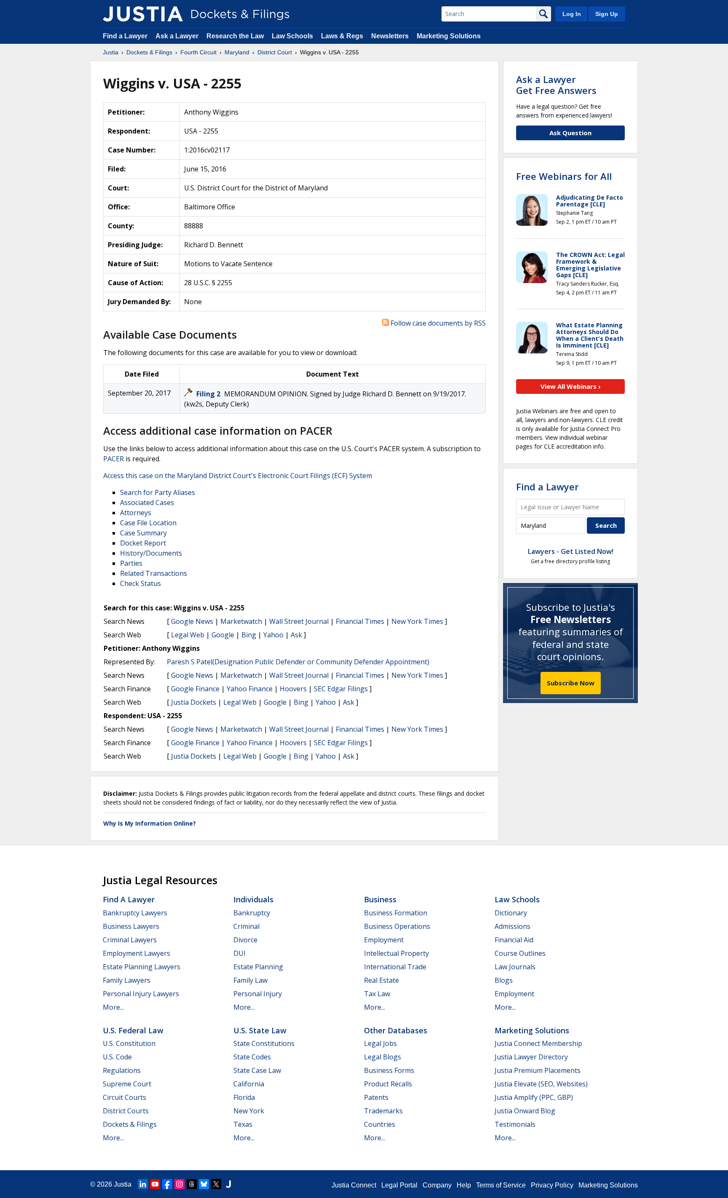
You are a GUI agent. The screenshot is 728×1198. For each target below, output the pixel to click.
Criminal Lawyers (130, 939)
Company (437, 1185)
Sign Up (606, 14)
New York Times (417, 621)
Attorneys (135, 512)
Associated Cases (147, 502)
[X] (216, 1184)
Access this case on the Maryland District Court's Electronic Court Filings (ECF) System (237, 475)
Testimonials (515, 1124)
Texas (242, 1124)
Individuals (253, 899)
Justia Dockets (193, 702)
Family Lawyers (126, 980)
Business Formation (395, 912)
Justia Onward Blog (525, 1110)
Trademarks (383, 1110)
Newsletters (390, 36)
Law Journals (515, 966)
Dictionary (511, 912)
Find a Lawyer (125, 36)
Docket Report (143, 543)
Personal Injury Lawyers (141, 993)
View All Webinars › (571, 386)
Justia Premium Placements (538, 1070)
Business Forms (389, 1070)
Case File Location (148, 522)
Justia (122, 1184)
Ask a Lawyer (177, 36)
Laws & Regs (342, 36)
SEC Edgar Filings (341, 688)
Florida (244, 1097)
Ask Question (570, 132)
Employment (384, 939)
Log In (571, 14)
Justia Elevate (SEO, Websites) (541, 1083)
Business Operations (397, 926)
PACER (113, 458)
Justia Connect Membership (538, 1043)
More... (113, 1007)
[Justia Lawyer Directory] (228, 1184)
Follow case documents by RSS (437, 323)
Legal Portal (399, 1185)
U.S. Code (117, 1057)
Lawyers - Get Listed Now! (570, 551)
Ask (296, 634)
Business (380, 899)
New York (248, 1110)
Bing (248, 634)
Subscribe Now (570, 683)
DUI (239, 953)
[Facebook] (167, 1184)
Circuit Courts (124, 1097)
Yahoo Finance (250, 688)
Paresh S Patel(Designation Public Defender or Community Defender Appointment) (298, 661)
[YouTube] (155, 1184)
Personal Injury (257, 993)
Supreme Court (127, 1083)
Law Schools (292, 36)
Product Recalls (388, 1083)
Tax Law (377, 993)
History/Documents (151, 553)
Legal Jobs (380, 1043)
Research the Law (235, 36)
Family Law (250, 980)
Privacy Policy (552, 1185)
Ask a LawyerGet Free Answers (556, 84)
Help (464, 1185)
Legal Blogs (382, 1057)
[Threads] (192, 1184)
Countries (379, 1124)
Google (222, 634)
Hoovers (293, 688)
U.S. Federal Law (133, 1030)
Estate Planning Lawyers (141, 966)
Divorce (245, 939)
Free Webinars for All (564, 176)
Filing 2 (209, 393)
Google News (192, 621)
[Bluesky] (204, 1184)
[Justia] (143, 13)
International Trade (395, 966)
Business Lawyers (131, 926)
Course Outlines (520, 953)
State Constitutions (263, 1043)
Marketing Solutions (449, 36)
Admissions (512, 926)
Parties (131, 563)
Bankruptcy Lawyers (135, 912)
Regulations (122, 1070)
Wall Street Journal (299, 621)
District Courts (126, 1110)
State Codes (252, 1057)
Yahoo (273, 634)
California (248, 1083)
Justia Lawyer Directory (531, 1057)
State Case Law (257, 1070)
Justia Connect (354, 1185)
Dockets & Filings (130, 1124)
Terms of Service (501, 1185)
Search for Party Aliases (157, 492)
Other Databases (395, 1030)
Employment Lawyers (136, 953)
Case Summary (143, 532)
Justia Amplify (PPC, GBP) (534, 1097)
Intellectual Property (396, 953)
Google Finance (195, 688)
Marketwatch (241, 621)
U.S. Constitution (129, 1043)
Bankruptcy (251, 912)
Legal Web (187, 634)
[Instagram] (179, 1184)
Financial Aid (514, 939)
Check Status (140, 583)
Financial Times (360, 621)
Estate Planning (258, 966)
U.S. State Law (259, 1030)
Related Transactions (153, 573)
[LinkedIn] (143, 1184)
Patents (376, 1097)
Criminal (246, 926)
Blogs (504, 980)
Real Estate (381, 980)
